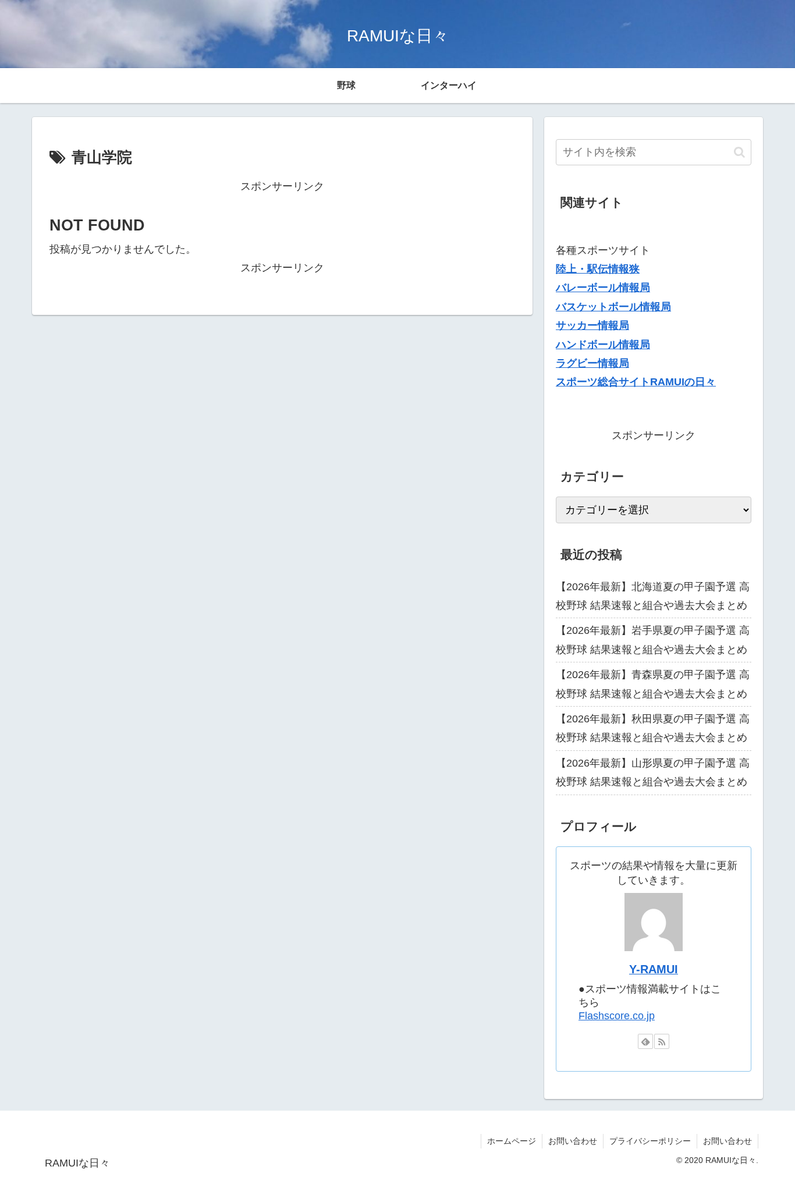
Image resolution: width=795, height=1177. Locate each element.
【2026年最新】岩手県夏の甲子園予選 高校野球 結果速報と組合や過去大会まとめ (653, 640)
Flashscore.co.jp (616, 1016)
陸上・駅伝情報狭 (598, 269)
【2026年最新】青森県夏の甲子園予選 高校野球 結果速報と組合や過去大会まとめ (653, 684)
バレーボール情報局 (603, 287)
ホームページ (511, 1141)
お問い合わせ (572, 1141)
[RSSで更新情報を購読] (661, 1041)
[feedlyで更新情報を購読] (645, 1041)
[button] (739, 152)
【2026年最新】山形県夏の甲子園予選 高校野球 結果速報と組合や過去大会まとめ (653, 772)
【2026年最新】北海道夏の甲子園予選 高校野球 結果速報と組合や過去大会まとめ (653, 596)
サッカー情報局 (592, 325)
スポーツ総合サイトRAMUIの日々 (636, 382)
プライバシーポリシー (650, 1141)
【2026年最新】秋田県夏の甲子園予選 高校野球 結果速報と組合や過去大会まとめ (653, 728)
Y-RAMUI (653, 969)
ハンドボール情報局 (603, 344)
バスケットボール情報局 (613, 307)
